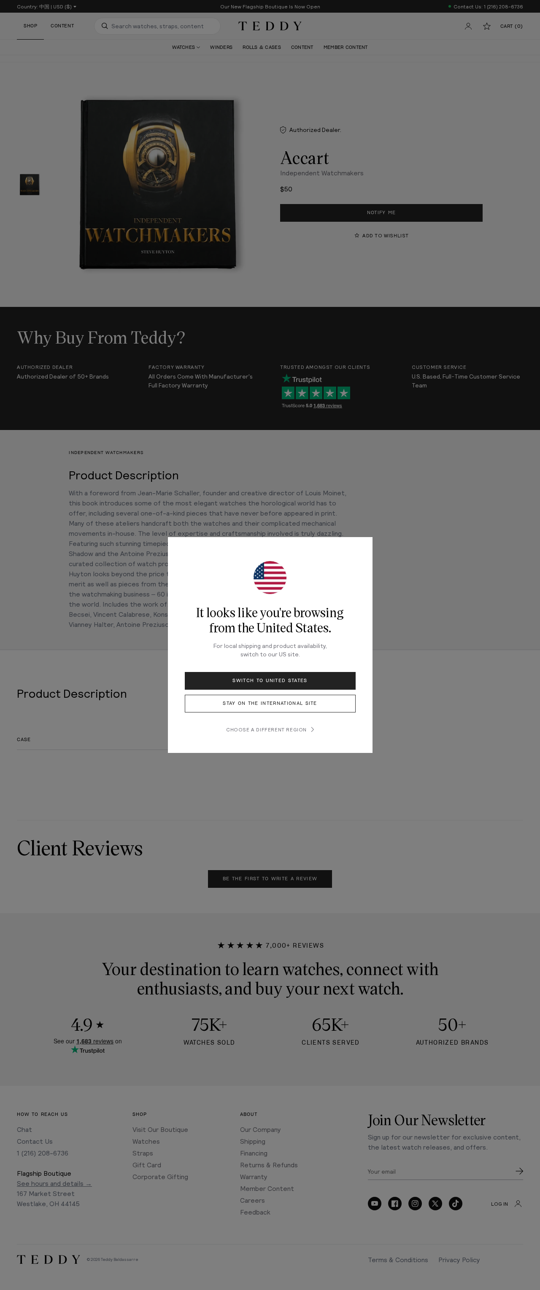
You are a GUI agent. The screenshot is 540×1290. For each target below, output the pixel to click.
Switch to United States (269, 680)
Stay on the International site (270, 703)
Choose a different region (266, 729)
